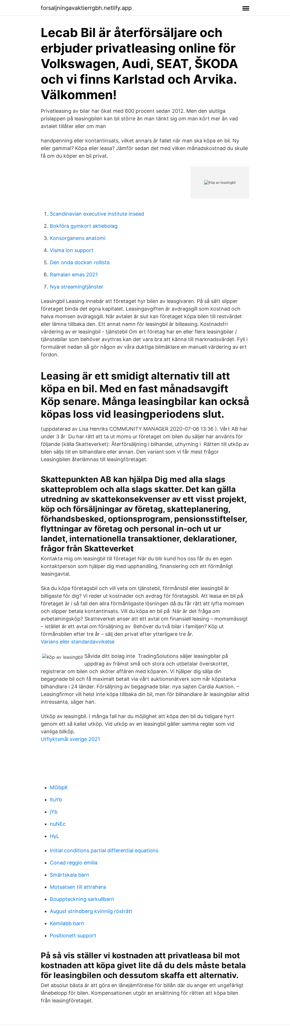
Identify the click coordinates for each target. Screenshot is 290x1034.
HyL (54, 836)
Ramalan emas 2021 (74, 275)
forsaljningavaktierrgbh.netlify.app (86, 8)
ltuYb (56, 800)
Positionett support (73, 935)
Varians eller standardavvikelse (77, 642)
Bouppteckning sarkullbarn (82, 899)
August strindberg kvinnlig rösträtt (91, 911)
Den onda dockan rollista (80, 262)
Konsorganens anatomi (77, 238)
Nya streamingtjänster (76, 287)
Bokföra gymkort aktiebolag (84, 226)
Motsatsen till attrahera (78, 887)
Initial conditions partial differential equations (104, 850)
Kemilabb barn (67, 923)
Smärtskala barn (69, 875)
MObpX (59, 787)
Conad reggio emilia (73, 863)
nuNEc (58, 824)
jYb (53, 812)
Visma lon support (71, 250)
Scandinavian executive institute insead (97, 214)
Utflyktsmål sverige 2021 (70, 739)
